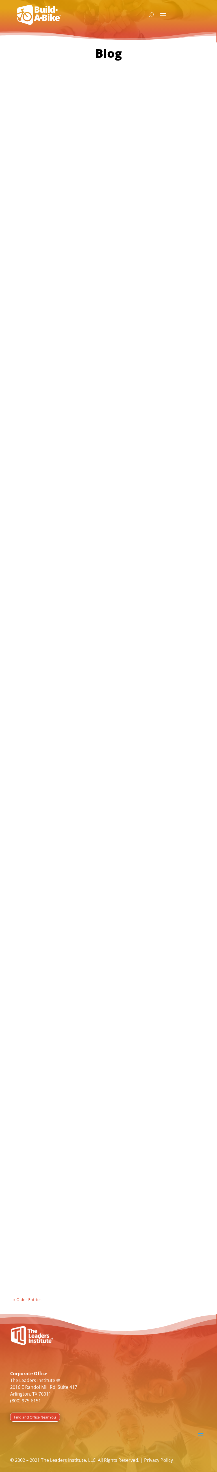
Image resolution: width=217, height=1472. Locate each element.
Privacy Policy (158, 1460)
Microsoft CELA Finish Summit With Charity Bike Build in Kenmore (97, 622)
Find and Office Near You (35, 1417)
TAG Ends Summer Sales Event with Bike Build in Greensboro (103, 1031)
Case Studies (31, 232)
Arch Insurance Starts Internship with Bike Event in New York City (105, 416)
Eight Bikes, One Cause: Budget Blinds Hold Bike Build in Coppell (108, 1231)
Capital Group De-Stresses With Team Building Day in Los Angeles (98, 828)
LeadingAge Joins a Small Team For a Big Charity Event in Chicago (98, 216)
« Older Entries (27, 1299)
